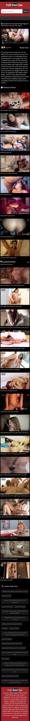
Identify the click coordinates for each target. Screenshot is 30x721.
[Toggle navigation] (15, 18)
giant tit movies (20, 607)
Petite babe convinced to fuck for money (14, 618)
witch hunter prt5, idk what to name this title (15, 653)
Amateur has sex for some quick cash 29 (15, 591)
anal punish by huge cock (10, 676)
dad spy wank (6, 596)
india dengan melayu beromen (11, 643)
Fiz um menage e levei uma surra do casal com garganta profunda (15, 634)
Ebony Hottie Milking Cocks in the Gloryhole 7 (14, 601)
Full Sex (14, 5)
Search (26, 11)
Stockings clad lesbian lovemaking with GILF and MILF (14, 612)
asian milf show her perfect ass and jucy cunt (15, 671)
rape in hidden (6, 639)
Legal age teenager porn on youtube (13, 648)
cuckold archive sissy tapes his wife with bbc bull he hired (15, 681)
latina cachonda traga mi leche (11, 624)
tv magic (4, 628)
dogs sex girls (14, 628)
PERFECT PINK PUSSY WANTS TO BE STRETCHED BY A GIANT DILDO (15, 664)
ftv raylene (5, 659)
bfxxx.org (15, 717)
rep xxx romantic (7, 607)
